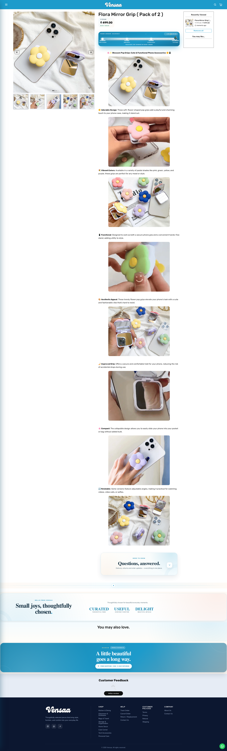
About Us (167, 710)
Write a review (113, 693)
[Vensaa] (58, 710)
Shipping (145, 722)
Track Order (124, 710)
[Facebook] (60, 726)
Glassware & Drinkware (103, 714)
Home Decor (103, 726)
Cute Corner (103, 730)
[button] (17, 52)
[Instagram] (47, 726)
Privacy (145, 715)
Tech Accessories (104, 733)
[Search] (215, 4)
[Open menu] (6, 4)
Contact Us (124, 720)
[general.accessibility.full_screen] (91, 15)
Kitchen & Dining (104, 710)
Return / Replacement (128, 717)
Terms (144, 712)
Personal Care (103, 736)
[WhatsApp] (54, 726)
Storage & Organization (103, 722)
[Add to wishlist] (89, 88)
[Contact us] (222, 746)
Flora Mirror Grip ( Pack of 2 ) (206, 20)
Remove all (198, 31)
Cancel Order (125, 713)
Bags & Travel (103, 718)
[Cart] (220, 4)
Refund (145, 718)
